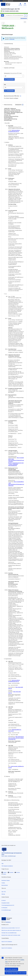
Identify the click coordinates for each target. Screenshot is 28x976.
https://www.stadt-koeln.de (15, 688)
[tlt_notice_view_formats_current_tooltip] (22, 104)
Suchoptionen (24, 18)
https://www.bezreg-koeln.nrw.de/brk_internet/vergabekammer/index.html (16, 738)
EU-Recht (4, 900)
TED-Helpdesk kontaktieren (7, 865)
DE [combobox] (5, 76)
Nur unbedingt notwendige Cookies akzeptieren (16, 972)
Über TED (4, 891)
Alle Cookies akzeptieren (11, 969)
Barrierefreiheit (5, 885)
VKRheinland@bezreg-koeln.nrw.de (14, 730)
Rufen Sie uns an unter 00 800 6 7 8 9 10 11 (11, 927)
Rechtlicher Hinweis (6, 880)
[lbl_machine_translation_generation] (20, 96)
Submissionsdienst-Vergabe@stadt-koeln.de (14, 131)
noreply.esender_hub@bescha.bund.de (16, 767)
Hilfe (2, 863)
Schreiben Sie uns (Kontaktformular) (9, 932)
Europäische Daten (5, 902)
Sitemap (3, 894)
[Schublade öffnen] (3, 23)
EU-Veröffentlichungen (6, 910)
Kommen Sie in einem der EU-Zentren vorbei (11, 935)
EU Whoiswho (4, 907)
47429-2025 (11, 39)
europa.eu (8, 922)
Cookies (3, 882)
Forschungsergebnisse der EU (8, 905)
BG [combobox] (5, 87)
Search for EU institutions (7, 941)
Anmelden (20, 5)
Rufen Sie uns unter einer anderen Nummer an (11, 930)
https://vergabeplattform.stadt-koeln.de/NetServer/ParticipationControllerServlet (16, 483)
